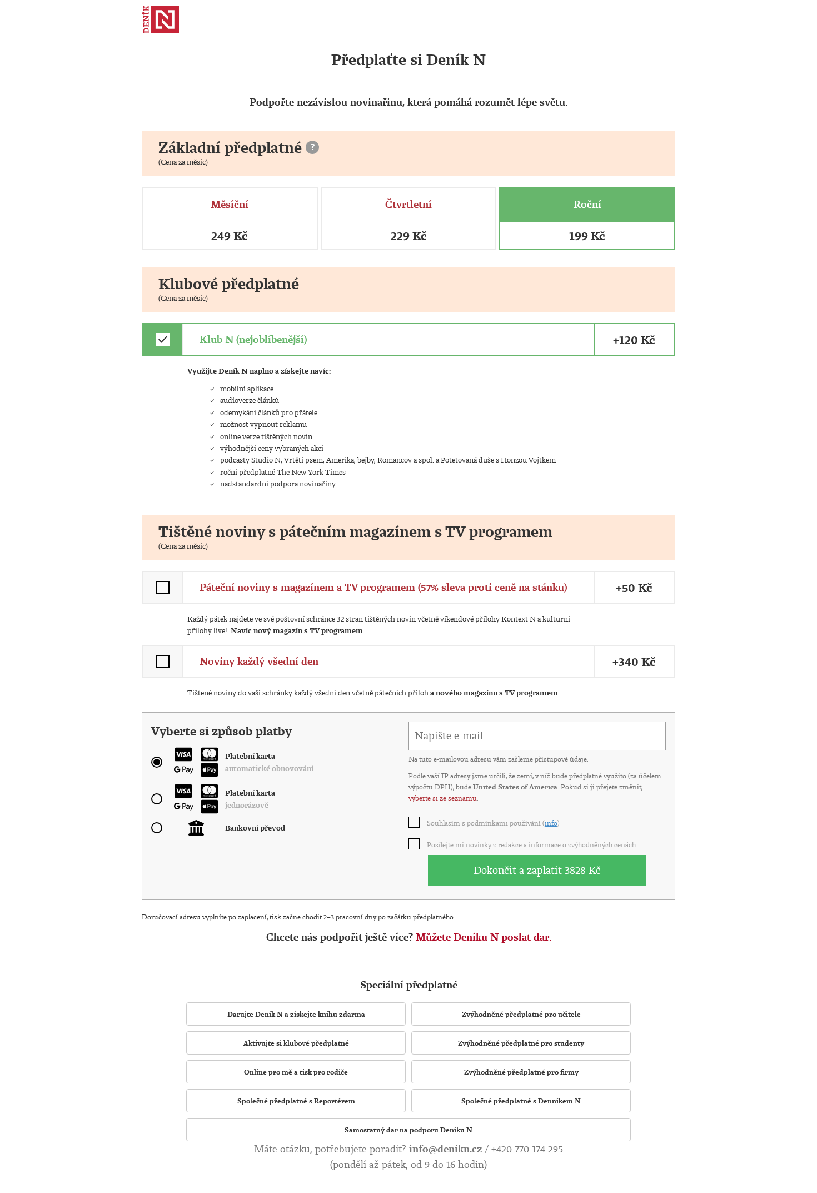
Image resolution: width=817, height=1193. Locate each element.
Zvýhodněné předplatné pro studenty (521, 1043)
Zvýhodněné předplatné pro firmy (521, 1072)
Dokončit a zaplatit (537, 870)
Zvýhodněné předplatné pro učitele (521, 1014)
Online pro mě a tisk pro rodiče (296, 1072)
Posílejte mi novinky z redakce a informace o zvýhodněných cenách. (532, 844)
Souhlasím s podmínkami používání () (494, 823)
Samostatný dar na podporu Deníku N (408, 1130)
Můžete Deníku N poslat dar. (483, 937)
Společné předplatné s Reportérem (296, 1101)
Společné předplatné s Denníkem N (521, 1101)
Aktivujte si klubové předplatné (296, 1043)
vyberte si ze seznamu (443, 798)
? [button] (313, 147)
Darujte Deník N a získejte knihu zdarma (296, 1014)
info (551, 823)
